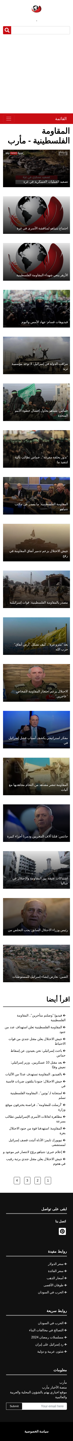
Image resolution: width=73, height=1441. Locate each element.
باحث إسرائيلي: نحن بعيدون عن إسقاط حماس (38, 1053)
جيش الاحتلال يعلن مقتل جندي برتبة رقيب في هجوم (35, 1161)
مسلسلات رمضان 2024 (47, 1337)
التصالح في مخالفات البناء (46, 1330)
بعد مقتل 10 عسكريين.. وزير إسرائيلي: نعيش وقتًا (38, 1065)
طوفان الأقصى (53, 1285)
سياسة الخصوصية (36, 1431)
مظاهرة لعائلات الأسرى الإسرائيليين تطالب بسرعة (35, 1119)
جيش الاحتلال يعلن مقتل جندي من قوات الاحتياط (37, 1041)
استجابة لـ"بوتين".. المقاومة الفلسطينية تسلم (37, 1095)
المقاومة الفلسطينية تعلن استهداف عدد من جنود (35, 1029)
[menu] (8, 119)
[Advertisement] (36, 73)
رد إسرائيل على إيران (49, 1344)
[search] (7, 30)
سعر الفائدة (55, 1271)
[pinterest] (62, 1231)
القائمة (61, 118)
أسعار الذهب (55, 1278)
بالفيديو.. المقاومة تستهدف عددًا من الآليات (33, 1074)
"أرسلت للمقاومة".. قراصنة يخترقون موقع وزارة (35, 1107)
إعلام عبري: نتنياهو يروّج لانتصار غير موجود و (32, 1152)
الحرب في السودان (50, 1292)
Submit (14, 1406)
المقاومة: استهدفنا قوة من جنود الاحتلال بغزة (37, 1131)
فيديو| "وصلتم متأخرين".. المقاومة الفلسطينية (41, 1018)
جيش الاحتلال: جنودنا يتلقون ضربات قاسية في (35, 1084)
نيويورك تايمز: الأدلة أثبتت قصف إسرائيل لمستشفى (37, 1142)
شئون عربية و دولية (50, 1351)
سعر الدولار (55, 1264)
